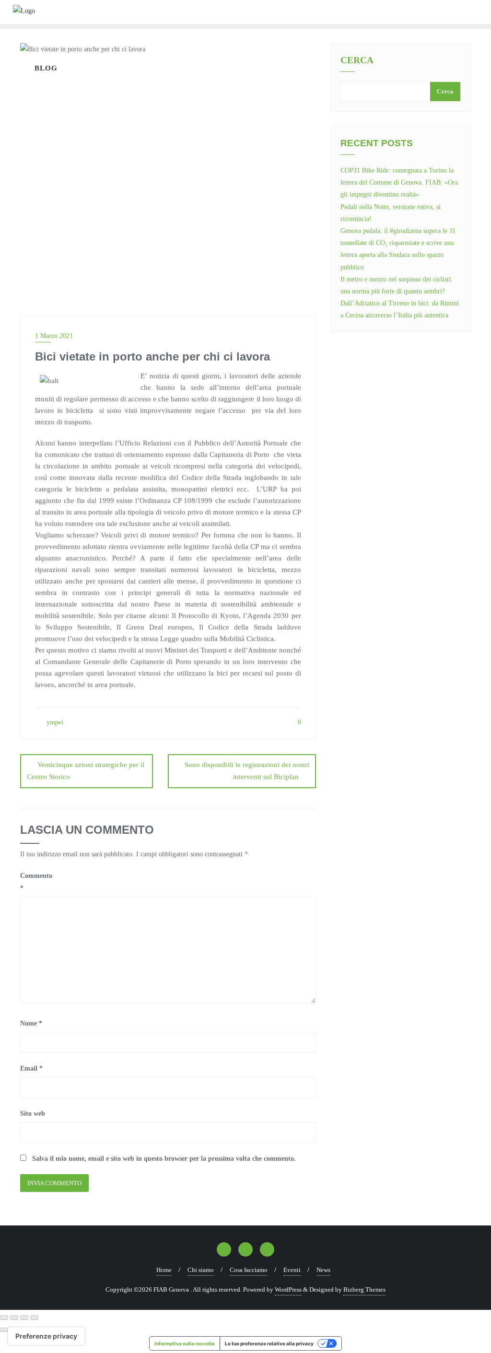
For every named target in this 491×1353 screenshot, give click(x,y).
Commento (36, 881)
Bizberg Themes (364, 1289)
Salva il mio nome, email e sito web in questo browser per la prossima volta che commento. (164, 1158)
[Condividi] (24, 1317)
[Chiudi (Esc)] (34, 1317)
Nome (31, 1023)
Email (31, 1068)
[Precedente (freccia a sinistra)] (4, 1330)
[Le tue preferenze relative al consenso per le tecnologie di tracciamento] (46, 1336)
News (323, 1269)
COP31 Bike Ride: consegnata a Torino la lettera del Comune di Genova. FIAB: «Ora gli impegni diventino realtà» (399, 182)
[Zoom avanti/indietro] (4, 1317)
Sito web (32, 1113)
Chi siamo (200, 1269)
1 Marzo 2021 (54, 335)
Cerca (357, 60)
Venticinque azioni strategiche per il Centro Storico (85, 771)
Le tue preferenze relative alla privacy (269, 1343)
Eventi (292, 1269)
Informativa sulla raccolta (184, 1343)
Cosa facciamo (249, 1269)
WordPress (288, 1289)
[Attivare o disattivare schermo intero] (14, 1317)
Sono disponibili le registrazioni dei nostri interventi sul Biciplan (247, 771)
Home (164, 1269)
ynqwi (54, 722)
